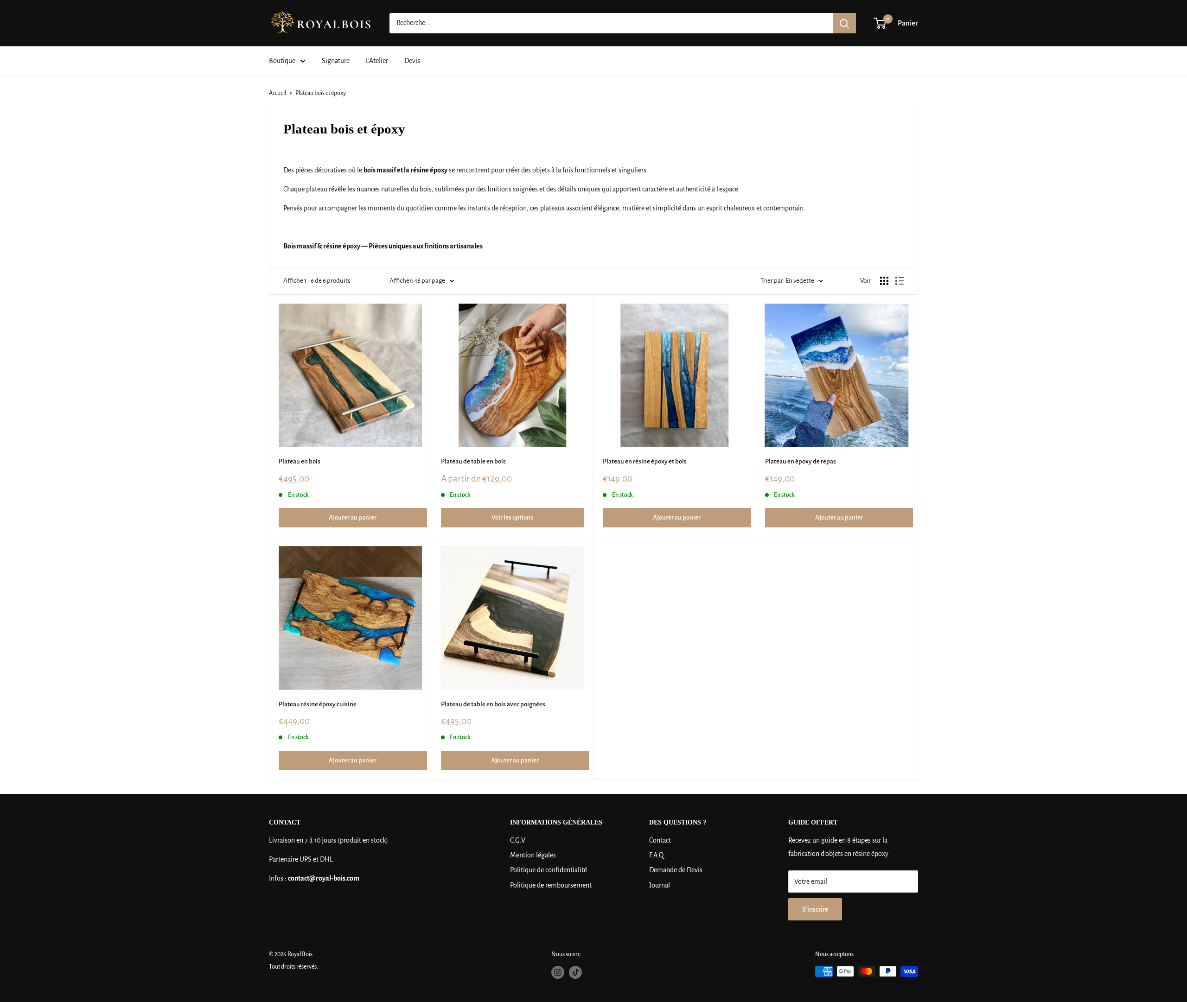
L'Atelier (377, 60)
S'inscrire (815, 909)
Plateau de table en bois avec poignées (493, 704)
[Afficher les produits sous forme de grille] (884, 281)
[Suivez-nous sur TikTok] (575, 972)
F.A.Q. (657, 855)
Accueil (277, 93)
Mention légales (533, 855)
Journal (659, 885)
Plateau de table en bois (473, 461)
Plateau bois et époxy (320, 93)
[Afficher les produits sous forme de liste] (899, 281)
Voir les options (512, 517)
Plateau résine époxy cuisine (318, 704)
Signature (336, 60)
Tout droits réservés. (293, 967)
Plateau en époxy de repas (800, 461)
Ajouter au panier (353, 517)
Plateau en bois (299, 461)
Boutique (282, 60)
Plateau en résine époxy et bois (645, 461)
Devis (412, 60)
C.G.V (517, 840)
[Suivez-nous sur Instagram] (557, 972)
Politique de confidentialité (548, 870)
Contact (660, 840)
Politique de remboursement (551, 885)
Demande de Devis (675, 870)
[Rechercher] (844, 23)
